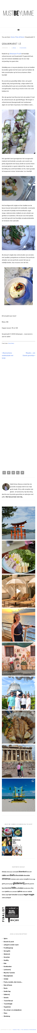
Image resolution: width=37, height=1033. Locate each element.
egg (34, 879)
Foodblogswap (8, 948)
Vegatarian (7, 1007)
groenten (32, 883)
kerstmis (8, 888)
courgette (26, 879)
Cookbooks (13, 879)
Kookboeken (8, 966)
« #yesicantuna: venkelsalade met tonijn (7, 355)
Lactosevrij (7, 969)
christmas (6, 879)
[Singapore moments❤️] (18, 659)
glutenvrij (18, 883)
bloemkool (22, 872)
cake (4, 875)
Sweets (6, 997)
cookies (21, 879)
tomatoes (20, 895)
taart (10, 895)
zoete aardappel (6, 897)
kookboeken (27, 888)
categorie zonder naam (11, 945)
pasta (7, 891)
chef (7, 875)
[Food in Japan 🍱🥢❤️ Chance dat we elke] (18, 557)
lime (32, 888)
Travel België (8, 1004)
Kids (5, 963)
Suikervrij (7, 994)
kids (13, 887)
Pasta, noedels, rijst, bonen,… (13, 982)
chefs (12, 875)
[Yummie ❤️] (18, 727)
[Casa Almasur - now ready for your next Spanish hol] (18, 591)
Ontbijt (6, 979)
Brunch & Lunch (9, 941)
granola (27, 883)
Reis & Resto (11, 343)
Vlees (5, 1013)
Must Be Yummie (18, 13)
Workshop (7, 1016)
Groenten (7, 957)
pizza (10, 891)
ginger (11, 883)
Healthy (6, 960)
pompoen (15, 891)
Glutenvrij (7, 954)
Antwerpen (10, 871)
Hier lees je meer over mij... (14, 497)
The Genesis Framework (28, 1029)
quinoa (19, 891)
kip (17, 888)
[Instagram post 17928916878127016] (18, 523)
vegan (25, 894)
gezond (7, 883)
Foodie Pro (16, 1029)
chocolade (19, 875)
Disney (31, 879)
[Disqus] (18, 390)
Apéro (6, 938)
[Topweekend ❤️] (18, 761)
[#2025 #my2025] (18, 693)
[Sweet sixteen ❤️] (18, 625)
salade (30, 891)
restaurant (25, 891)
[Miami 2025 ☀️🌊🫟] (18, 795)
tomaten (14, 895)
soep (6, 895)
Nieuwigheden (8, 976)
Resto (6, 988)
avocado (15, 872)
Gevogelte (7, 951)
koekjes (21, 888)
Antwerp (4, 872)
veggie (31, 894)
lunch (3, 891)
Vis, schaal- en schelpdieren (13, 1010)
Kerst (3, 888)
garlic (3, 883)
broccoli (29, 872)
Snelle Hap (7, 991)
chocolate (27, 875)
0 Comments (23, 47)
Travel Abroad (8, 1001)
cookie (17, 879)
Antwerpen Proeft (15, 54)
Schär (3, 895)
